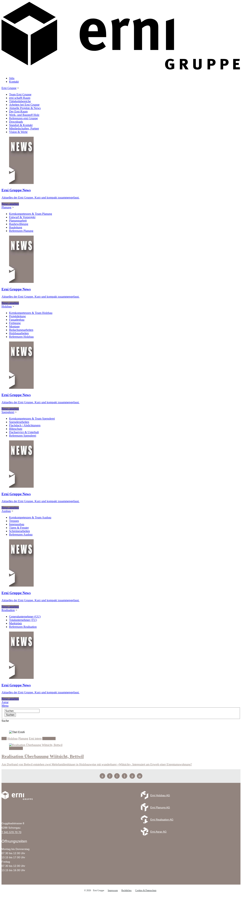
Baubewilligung (18, 224)
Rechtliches (126, 890)
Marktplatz (15, 623)
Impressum (113, 890)
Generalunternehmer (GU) (25, 616)
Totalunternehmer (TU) (23, 620)
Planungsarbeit (18, 220)
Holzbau (7, 306)
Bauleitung (15, 227)
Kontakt (14, 81)
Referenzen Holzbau (21, 336)
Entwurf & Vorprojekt (22, 217)
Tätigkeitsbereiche (20, 101)
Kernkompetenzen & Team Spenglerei (32, 418)
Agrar (5, 702)
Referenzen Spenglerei (22, 435)
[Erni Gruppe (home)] (121, 71)
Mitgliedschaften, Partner (24, 128)
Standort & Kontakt (21, 125)
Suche (5, 720)
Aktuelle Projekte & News (25, 108)
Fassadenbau (16, 319)
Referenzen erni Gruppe (23, 118)
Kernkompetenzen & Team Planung (30, 213)
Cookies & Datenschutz (145, 890)
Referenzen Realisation (23, 626)
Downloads (16, 121)
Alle (4, 738)
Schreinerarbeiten (19, 531)
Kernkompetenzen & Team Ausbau (30, 517)
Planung (6, 207)
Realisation (8, 610)
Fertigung (15, 323)
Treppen (14, 520)
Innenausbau (16, 524)
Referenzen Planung (21, 230)
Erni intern (35, 738)
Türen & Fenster (19, 527)
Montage (14, 326)
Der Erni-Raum (18, 111)
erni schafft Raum (19, 97)
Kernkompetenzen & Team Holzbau (30, 312)
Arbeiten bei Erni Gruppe (24, 104)
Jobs (11, 78)
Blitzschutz (15, 428)
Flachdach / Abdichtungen (24, 425)
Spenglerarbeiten (19, 422)
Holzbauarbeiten (19, 333)
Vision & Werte (18, 131)
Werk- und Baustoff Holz (24, 114)
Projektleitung (17, 316)
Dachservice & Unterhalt (24, 432)
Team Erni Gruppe (20, 94)
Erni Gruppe (9, 88)
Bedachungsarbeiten (21, 329)
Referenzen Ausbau (21, 534)
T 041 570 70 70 (11, 832)
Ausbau (6, 511)
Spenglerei (8, 412)
